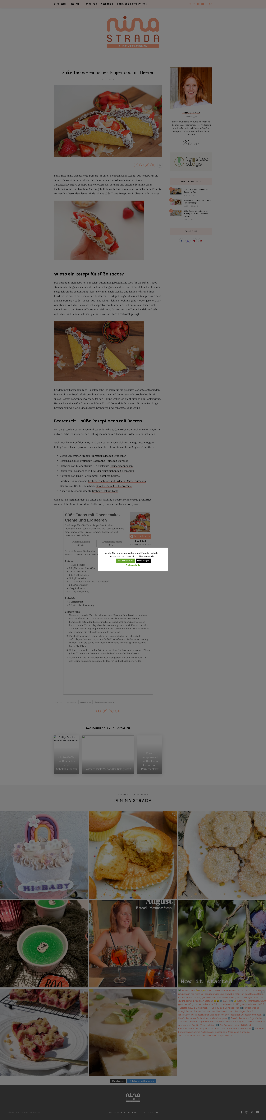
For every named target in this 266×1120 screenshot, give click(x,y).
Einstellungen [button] (143, 560)
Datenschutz (133, 565)
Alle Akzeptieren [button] (125, 560)
